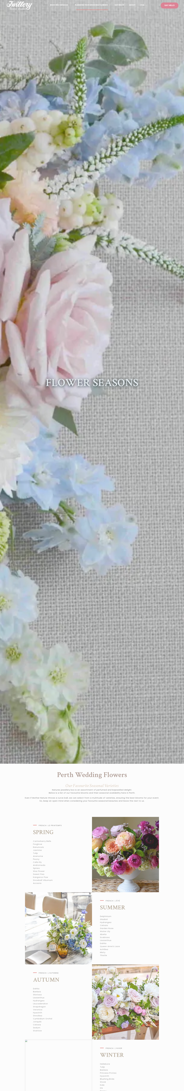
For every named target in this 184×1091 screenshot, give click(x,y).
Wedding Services (59, 5)
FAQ (142, 5)
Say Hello (119, 5)
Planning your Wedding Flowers (91, 5)
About (132, 5)
